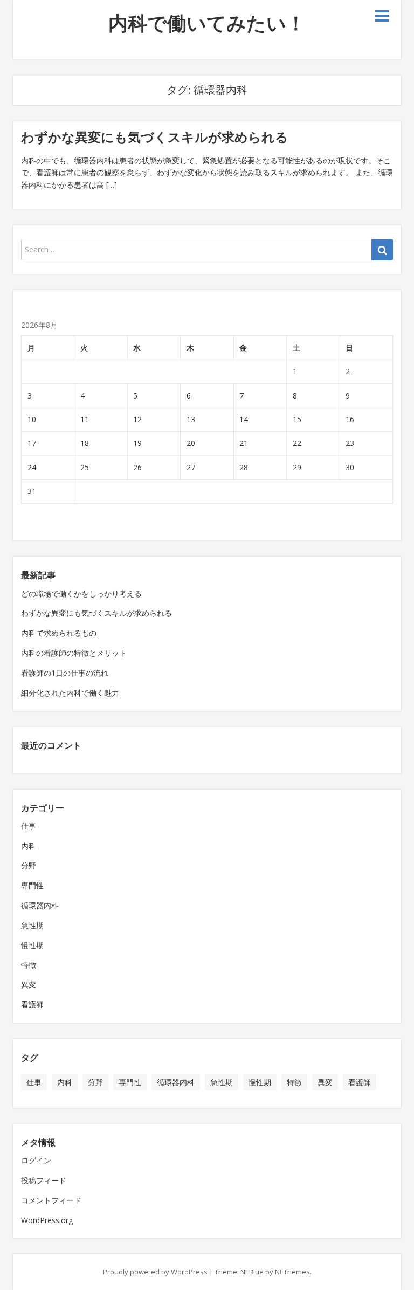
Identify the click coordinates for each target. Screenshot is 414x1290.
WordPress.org (47, 1220)
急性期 (32, 925)
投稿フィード (43, 1180)
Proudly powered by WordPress (155, 1272)
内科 (28, 846)
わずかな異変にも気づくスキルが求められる (154, 137)
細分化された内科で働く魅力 (70, 693)
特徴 (28, 964)
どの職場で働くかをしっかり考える (81, 593)
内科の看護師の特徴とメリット (74, 653)
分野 (28, 865)
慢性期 (32, 945)
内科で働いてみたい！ (207, 23)
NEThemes (292, 1272)
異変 (28, 984)
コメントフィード (51, 1200)
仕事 (28, 826)
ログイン (36, 1160)
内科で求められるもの (58, 633)
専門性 (32, 885)
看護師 (32, 1004)
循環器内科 (40, 905)
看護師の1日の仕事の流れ (64, 673)
